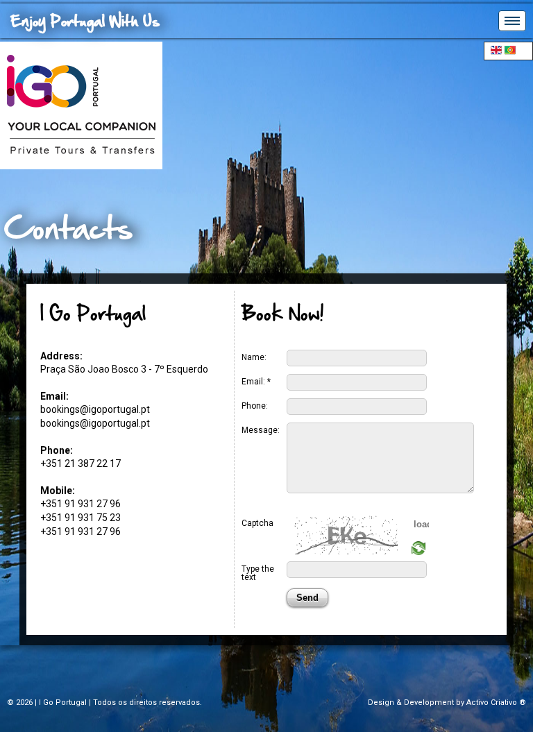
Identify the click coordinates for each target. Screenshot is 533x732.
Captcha (257, 522)
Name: (254, 356)
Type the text (258, 572)
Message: (261, 429)
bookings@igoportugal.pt (95, 409)
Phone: (255, 405)
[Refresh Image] (418, 552)
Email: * (256, 381)
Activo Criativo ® (496, 702)
